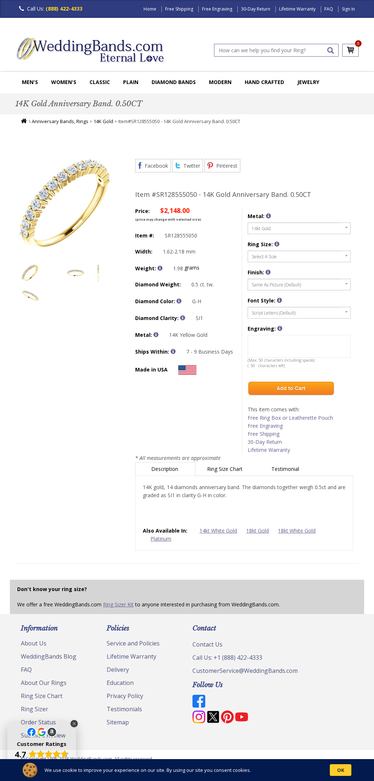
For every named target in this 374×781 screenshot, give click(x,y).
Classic (99, 82)
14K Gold (103, 121)
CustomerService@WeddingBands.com (245, 671)
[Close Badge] (74, 723)
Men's (30, 82)
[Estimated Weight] (160, 268)
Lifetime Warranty (297, 9)
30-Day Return (255, 9)
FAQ (328, 9)
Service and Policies (133, 643)
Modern (220, 82)
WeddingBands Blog (48, 656)
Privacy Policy (125, 696)
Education (120, 683)
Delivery (118, 670)
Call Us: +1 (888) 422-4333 (227, 658)
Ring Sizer (34, 709)
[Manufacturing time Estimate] (173, 351)
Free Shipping (179, 9)
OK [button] (340, 770)
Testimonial (286, 468)
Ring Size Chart (225, 468)
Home (150, 9)
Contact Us (207, 644)
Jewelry (308, 82)
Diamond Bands (174, 82)
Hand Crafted (264, 82)
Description (165, 468)
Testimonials (124, 709)
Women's (63, 82)
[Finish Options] (268, 272)
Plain (130, 82)
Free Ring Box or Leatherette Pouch (290, 417)
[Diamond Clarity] (182, 317)
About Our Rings (43, 683)
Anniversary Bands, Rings (60, 121)
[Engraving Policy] (279, 300)
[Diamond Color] (179, 301)
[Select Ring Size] (276, 244)
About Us (33, 643)
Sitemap (118, 722)
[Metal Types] (156, 334)
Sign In (348, 9)
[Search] (330, 50)
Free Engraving (217, 9)
